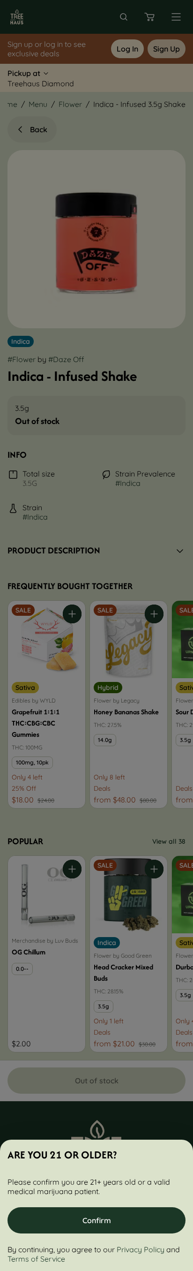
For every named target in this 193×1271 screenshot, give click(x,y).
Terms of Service (36, 1258)
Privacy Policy (140, 1249)
